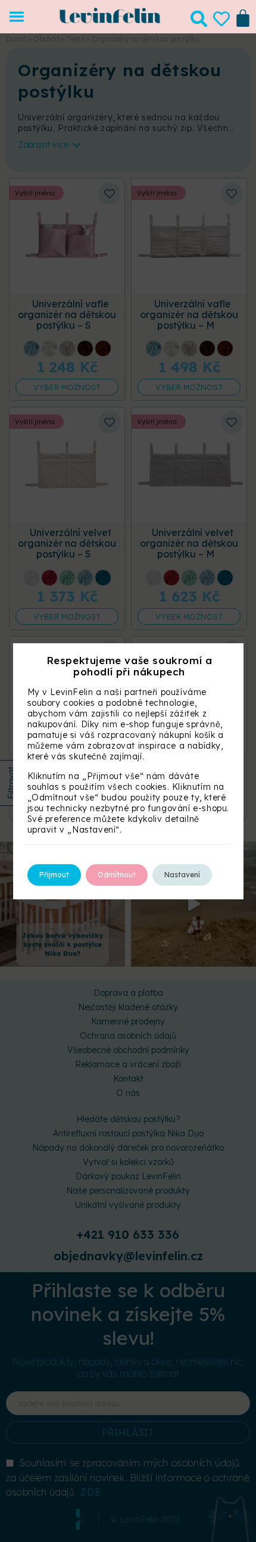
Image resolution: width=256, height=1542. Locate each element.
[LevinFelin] (110, 20)
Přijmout (54, 874)
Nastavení (182, 874)
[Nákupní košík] (243, 16)
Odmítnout (117, 874)
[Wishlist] (221, 19)
